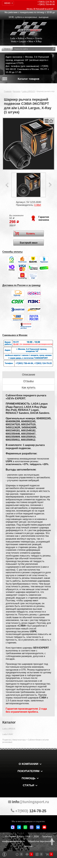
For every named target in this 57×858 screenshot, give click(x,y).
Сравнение (37, 854)
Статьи (28, 785)
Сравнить (47, 121)
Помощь (28, 778)
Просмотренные (27, 854)
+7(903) (30, 811)
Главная (7, 91)
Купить (30, 233)
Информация (4, 854)
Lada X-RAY (7, 734)
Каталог (16, 91)
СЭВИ (37, 205)
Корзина (47, 854)
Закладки (17, 854)
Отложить (51, 121)
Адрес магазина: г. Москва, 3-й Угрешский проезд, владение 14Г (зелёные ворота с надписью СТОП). (27, 60)
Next (50, 185)
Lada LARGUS (28, 91)
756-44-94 (46, 4)
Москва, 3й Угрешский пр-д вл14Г (40, 9)
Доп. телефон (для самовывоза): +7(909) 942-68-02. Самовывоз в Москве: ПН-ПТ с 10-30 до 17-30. (27, 69)
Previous (7, 185)
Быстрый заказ (28, 242)
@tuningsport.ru (30, 802)
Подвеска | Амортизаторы (14, 740)
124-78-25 (46, 2)
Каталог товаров (28, 78)
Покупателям (28, 771)
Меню (7, 3)
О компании (28, 763)
